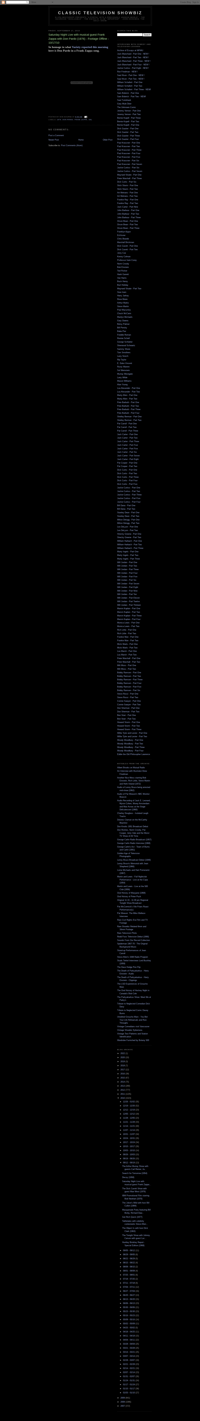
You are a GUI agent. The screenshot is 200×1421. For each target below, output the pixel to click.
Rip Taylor (121, 359)
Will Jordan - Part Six (126, 580)
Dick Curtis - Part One (127, 470)
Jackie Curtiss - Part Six (128, 167)
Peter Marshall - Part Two (128, 662)
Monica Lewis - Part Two (128, 626)
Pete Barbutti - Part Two (128, 406)
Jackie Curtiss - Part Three (129, 495)
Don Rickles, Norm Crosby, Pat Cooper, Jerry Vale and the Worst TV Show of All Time (133, 833)
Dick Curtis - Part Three (128, 477)
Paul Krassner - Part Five (128, 157)
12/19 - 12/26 (129, 1106)
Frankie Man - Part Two (127, 640)
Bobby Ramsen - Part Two (129, 676)
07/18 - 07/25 (129, 1279)
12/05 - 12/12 (129, 1114)
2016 (122, 1074)
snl (90, 119)
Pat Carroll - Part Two (127, 427)
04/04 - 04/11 (129, 1340)
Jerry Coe (121, 253)
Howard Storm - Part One (128, 722)
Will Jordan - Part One (127, 562)
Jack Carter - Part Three (128, 441)
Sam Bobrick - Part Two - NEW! (131, 96)
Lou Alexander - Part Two (128, 392)
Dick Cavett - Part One (127, 246)
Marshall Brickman (125, 242)
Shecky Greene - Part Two (129, 537)
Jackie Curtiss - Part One (128, 487)
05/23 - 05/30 (129, 1311)
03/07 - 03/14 (129, 1356)
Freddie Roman (124, 335)
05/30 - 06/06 (129, 1307)
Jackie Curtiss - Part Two (128, 491)
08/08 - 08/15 (129, 1267)
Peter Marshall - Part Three (129, 178)
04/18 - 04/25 (129, 1332)
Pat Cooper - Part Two (127, 466)
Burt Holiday (122, 285)
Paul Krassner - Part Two (128, 146)
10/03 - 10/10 (129, 1150)
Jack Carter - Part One (127, 434)
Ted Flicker (122, 271)
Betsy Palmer (123, 324)
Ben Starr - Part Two (126, 719)
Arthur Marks (123, 303)
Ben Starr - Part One (126, 715)
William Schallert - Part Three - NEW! (134, 89)
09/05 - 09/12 (129, 1250)
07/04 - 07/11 (129, 1287)
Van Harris (122, 278)
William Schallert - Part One (129, 82)
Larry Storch (122, 356)
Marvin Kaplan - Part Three (129, 615)
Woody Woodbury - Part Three (131, 747)
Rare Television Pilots (127, 933)
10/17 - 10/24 (129, 1142)
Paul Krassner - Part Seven (129, 164)
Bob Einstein (123, 267)
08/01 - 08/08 (129, 1271)
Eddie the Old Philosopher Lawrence (133, 754)
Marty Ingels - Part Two (127, 555)
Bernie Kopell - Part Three (129, 118)
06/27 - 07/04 (129, 1291)
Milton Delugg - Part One (128, 520)
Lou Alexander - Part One (128, 388)
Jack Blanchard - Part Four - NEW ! (133, 64)
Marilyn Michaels (124, 317)
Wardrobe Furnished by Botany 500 (133, 1040)
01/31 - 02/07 (129, 1376)
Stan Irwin (121, 292)
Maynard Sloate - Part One (129, 175)
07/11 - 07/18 (129, 1283)
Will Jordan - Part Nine (127, 591)
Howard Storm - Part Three (129, 729)
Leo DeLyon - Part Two (127, 530)
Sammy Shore (123, 349)
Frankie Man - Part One (127, 637)
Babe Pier (121, 331)
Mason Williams (124, 381)
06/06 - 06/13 (129, 1303)
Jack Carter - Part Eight (128, 459)
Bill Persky (122, 327)
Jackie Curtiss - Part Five (128, 498)
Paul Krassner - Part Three (129, 150)
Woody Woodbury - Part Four (130, 750)
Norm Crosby (123, 264)
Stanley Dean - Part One (128, 512)
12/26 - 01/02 (129, 1101)
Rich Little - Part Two (126, 633)
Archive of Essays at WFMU (130, 50)
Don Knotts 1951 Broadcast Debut (132, 826)
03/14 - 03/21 (129, 1352)
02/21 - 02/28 (129, 1364)
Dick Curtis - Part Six (126, 182)
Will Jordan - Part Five (127, 576)
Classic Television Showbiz (100, 12)
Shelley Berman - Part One (129, 416)
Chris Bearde (123, 239)
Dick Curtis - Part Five (127, 484)
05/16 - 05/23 (129, 1315)
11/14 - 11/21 (129, 1126)
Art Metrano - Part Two (127, 196)
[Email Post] (85, 117)
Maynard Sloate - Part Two (129, 288)
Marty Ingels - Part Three (128, 559)
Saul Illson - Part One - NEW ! (131, 75)
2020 (122, 1057)
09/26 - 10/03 (129, 1154)
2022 (122, 1053)
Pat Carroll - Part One (127, 423)
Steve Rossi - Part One (127, 694)
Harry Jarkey (123, 295)
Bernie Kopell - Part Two (128, 121)
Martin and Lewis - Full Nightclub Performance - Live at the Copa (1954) (132, 879)
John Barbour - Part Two (128, 214)
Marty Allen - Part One (127, 395)
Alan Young (122, 384)
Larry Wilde (122, 377)
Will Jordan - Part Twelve (128, 601)
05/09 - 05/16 (129, 1319)
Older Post (107, 140)
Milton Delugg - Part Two (128, 523)
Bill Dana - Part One (126, 505)
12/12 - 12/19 (129, 1110)
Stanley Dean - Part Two (128, 516)
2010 (122, 1098)
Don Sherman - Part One (128, 708)
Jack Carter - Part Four (127, 445)
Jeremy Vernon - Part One (129, 111)
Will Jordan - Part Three (128, 569)
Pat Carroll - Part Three (127, 431)
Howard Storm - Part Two (128, 726)
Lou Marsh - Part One (127, 651)
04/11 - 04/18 (129, 1336)
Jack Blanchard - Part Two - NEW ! (133, 57)
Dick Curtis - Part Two (127, 473)
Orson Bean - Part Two (127, 224)
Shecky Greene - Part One (129, 534)
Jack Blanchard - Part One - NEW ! (133, 54)
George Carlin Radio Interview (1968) (133, 843)
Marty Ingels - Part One (127, 551)
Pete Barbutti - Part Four (128, 413)
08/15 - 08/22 (129, 1262)
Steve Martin (123, 306)
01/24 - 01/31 (129, 1380)
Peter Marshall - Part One (128, 658)
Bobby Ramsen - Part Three (129, 679)
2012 (122, 1090)
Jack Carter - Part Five (127, 448)
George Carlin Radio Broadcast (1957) (134, 839)
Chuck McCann (124, 313)
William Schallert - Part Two (129, 86)
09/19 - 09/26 (129, 1158)
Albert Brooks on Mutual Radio (131, 767)
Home (81, 140)
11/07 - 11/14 (129, 1130)
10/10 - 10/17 (129, 1146)
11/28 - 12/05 (129, 1118)
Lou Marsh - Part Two (127, 655)
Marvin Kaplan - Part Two (128, 612)
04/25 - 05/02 (129, 1327)
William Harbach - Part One (129, 541)
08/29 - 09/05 (129, 1254)
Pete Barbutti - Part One (128, 402)
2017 (122, 1069)
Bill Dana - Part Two (126, 509)
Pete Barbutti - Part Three (128, 409)
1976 (59, 119)
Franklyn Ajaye (124, 232)
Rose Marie (122, 299)
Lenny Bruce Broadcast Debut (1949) (134, 860)
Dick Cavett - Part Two (127, 249)
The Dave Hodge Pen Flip (128, 967)
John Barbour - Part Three (129, 217)
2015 (122, 1078)
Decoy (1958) (128, 1177)
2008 (122, 1402)
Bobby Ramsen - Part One (129, 672)
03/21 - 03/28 (129, 1348)
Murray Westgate (125, 374)
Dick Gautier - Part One (127, 128)
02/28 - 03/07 (129, 1360)
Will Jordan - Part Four (127, 573)
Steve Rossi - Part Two (127, 697)
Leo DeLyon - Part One (127, 527)
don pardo (67, 119)
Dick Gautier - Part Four (128, 139)
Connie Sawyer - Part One (129, 701)
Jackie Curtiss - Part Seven (129, 171)
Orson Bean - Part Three (128, 228)
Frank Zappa (81, 119)
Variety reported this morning (90, 47)
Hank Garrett (123, 274)
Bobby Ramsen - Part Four (129, 683)
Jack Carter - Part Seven (128, 455)
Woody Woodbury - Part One (130, 740)
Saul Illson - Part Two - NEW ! (130, 79)
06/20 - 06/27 (129, 1295)
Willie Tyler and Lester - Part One (132, 733)
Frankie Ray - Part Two (127, 203)
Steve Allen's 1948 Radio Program (132, 957)
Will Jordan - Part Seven (128, 583)
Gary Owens (122, 320)
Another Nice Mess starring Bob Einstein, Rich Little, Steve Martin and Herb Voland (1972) (133, 781)
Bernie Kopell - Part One (128, 125)
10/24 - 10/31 (129, 1138)
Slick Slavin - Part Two (127, 189)
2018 (122, 1065)
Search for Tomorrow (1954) (134, 1173)
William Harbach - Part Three (130, 548)
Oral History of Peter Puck (129, 896)
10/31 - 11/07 (129, 1134)
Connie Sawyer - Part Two (129, 704)
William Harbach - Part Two (129, 544)
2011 (122, 1094)
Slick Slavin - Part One (127, 185)
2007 (122, 1406)
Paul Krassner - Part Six (128, 160)
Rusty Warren (123, 367)
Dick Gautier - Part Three (128, 136)
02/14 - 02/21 (129, 1368)
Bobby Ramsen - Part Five (129, 687)
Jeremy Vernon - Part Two (129, 114)
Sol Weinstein (123, 370)
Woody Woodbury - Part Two (130, 743)
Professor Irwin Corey (127, 260)
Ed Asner (121, 235)
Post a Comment (56, 135)
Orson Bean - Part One (127, 221)
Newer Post (53, 140)
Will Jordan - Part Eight (127, 587)
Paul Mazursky (124, 310)
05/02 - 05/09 (129, 1323)
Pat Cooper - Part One (127, 463)
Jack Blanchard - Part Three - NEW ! (133, 61)
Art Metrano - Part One (127, 192)
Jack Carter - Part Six (127, 452)
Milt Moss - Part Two (126, 669)
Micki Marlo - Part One (127, 644)
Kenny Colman (123, 256)
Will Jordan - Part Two (127, 566)
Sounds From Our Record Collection (133, 940)
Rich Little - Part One (126, 630)
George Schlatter (124, 342)
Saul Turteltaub (124, 100)
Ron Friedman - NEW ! (127, 71)
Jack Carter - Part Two (127, 438)
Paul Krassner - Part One (128, 143)
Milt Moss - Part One (126, 665)
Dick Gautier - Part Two (127, 132)
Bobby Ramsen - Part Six (128, 690)
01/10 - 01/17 (129, 1388)
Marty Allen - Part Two (127, 399)
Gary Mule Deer (124, 104)
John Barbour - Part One (128, 210)
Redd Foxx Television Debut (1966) (133, 936)
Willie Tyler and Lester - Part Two (132, 736)
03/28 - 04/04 (129, 1344)
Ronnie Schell (123, 338)
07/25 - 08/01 (129, 1275)
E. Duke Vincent (124, 363)
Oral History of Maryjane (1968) (131, 893)
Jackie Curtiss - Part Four (128, 502)
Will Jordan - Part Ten (127, 594)
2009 (122, 1398)
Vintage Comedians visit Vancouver (133, 1026)
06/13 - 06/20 (129, 1299)
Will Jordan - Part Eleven (128, 598)
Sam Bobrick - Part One (128, 93)
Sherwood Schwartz (126, 345)
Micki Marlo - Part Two (127, 648)
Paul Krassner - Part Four (128, 153)
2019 (122, 1061)
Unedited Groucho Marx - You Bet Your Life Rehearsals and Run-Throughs (132, 1020)
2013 (122, 1086)
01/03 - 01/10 (129, 1392)
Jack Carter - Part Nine (127, 207)
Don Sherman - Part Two (128, 711)
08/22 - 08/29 (129, 1258)
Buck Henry (122, 281)
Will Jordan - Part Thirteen (129, 605)
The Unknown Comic (126, 107)
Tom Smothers (123, 352)
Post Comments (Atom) (71, 145)
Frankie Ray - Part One (127, 199)
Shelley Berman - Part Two (129, 420)
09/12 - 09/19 (129, 1162)
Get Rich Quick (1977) (132, 1217)
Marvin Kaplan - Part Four (128, 619)
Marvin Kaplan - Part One (128, 608)
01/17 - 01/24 (129, 1384)
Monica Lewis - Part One (128, 623)
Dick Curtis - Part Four (127, 480)
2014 (122, 1082)
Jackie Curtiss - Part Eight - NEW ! (133, 68)
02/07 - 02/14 (129, 1372)
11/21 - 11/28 (129, 1122)
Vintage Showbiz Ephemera (129, 1030)
